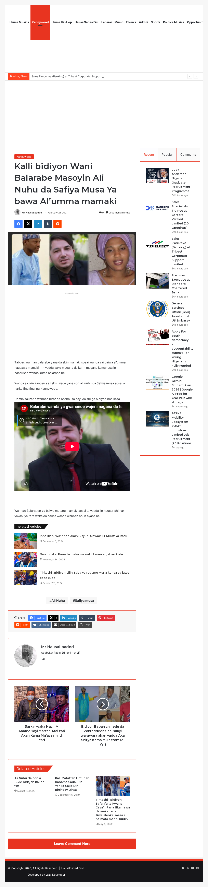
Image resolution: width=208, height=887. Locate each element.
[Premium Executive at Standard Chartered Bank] (157, 281)
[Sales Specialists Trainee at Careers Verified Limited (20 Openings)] (157, 207)
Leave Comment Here (72, 844)
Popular (167, 154)
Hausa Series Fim (87, 22)
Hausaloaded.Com (72, 868)
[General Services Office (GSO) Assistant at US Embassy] (157, 309)
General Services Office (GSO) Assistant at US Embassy (181, 312)
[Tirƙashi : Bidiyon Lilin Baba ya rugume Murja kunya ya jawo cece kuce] (25, 577)
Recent (149, 154)
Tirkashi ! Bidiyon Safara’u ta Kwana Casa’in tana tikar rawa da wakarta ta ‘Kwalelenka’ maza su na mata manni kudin (113, 809)
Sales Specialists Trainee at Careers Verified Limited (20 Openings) (180, 215)
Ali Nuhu (58, 600)
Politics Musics (173, 22)
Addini (143, 22)
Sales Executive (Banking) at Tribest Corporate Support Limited (71, 76)
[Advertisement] (104, 111)
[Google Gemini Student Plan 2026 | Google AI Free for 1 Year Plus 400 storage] (157, 382)
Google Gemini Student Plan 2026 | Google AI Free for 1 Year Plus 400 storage (182, 389)
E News (131, 22)
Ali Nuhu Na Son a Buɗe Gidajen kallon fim (29, 782)
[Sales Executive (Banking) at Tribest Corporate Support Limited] (157, 244)
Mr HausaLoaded (32, 212)
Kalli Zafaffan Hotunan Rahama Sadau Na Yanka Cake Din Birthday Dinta (72, 784)
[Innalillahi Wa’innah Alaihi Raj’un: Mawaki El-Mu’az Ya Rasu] (25, 541)
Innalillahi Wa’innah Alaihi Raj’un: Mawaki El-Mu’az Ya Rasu (83, 536)
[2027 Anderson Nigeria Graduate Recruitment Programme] (157, 175)
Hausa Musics (19, 22)
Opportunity (195, 22)
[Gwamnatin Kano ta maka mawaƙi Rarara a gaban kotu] (25, 559)
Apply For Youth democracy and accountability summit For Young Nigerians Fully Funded (182, 348)
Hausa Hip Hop (62, 22)
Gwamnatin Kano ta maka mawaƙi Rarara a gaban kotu (81, 554)
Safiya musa (84, 600)
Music (119, 22)
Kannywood (40, 22)
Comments (188, 154)
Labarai (106, 22)
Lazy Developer (55, 874)
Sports (155, 22)
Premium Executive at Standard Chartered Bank (181, 283)
